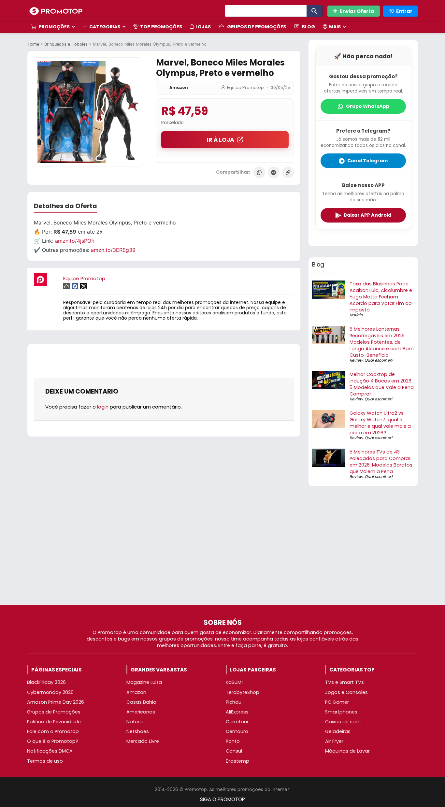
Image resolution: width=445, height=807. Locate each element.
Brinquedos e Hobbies (66, 44)
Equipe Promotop (245, 87)
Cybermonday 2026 (50, 692)
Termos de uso (45, 761)
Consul (234, 751)
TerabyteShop (242, 692)
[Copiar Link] (288, 172)
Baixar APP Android (367, 215)
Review (356, 360)
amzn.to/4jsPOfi (74, 241)
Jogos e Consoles (346, 692)
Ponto (233, 741)
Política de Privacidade (54, 721)
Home (33, 44)
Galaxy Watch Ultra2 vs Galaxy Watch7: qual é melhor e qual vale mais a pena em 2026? (380, 423)
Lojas (203, 26)
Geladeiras (338, 731)
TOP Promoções (161, 26)
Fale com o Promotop (53, 731)
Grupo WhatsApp (367, 106)
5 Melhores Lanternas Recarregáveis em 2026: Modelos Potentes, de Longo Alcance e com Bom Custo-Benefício (382, 342)
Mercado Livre (142, 741)
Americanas (140, 712)
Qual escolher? (379, 360)
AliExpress (237, 712)
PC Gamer (337, 702)
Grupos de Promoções (256, 26)
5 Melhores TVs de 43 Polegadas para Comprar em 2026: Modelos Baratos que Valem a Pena (381, 462)
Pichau (233, 702)
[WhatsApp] (259, 172)
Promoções (54, 26)
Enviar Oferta (357, 11)
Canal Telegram (367, 160)
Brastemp (237, 761)
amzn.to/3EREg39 (113, 250)
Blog (308, 26)
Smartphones (341, 712)
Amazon (178, 87)
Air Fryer (334, 741)
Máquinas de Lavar (347, 751)
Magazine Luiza (144, 682)
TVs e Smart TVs (344, 682)
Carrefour (237, 721)
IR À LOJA (220, 140)
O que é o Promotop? (52, 741)
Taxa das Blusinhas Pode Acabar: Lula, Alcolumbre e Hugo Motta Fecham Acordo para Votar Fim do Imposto (381, 297)
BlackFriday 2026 (46, 682)
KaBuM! (234, 682)
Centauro (237, 731)
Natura (134, 721)
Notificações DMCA (50, 751)
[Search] (314, 11)
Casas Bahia (141, 702)
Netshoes (137, 731)
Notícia (356, 315)
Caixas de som (343, 721)
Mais (335, 26)
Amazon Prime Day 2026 (55, 702)
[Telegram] (274, 172)
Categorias (104, 26)
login (102, 406)
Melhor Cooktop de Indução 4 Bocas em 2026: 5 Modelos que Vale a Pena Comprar (382, 384)
